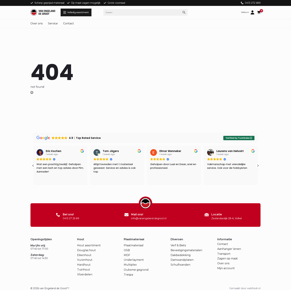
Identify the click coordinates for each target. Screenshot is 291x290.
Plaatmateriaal (133, 245)
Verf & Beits (178, 245)
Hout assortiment (89, 245)
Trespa (128, 274)
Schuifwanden (180, 264)
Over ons (36, 23)
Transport (224, 253)
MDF (127, 255)
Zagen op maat (227, 258)
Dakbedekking (181, 255)
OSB (127, 250)
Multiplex (130, 264)
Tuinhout (83, 269)
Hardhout (84, 264)
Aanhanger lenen (229, 248)
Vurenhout (84, 259)
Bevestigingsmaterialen (186, 250)
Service (53, 23)
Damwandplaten (182, 259)
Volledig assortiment (78, 12)
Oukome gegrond (136, 269)
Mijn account (226, 268)
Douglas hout (86, 250)
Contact (68, 23)
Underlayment (134, 259)
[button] (257, 165)
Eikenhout (84, 255)
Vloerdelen (84, 274)
